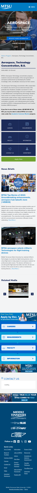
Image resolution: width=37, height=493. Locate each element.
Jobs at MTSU (18, 453)
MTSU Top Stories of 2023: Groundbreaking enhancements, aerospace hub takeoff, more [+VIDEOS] (16, 198)
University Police (27, 472)
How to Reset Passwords (18, 470)
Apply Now (18, 159)
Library (16, 456)
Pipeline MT (17, 475)
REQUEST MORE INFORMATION (18, 38)
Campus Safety (8, 458)
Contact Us (7, 464)
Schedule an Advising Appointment (28, 458)
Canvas (6, 461)
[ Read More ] (12, 220)
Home (3, 56)
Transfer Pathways (27, 464)
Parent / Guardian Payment (16, 464)
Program (8, 56)
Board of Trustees (6, 454)
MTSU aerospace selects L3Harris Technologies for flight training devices (16, 250)
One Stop (16, 459)
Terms (26, 489)
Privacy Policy (28, 449)
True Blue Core (28, 468)
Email (5, 468)
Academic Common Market (20, 114)
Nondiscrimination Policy (16, 489)
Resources (27, 453)
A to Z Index (7, 449)
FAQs (5, 471)
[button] (4, 294)
